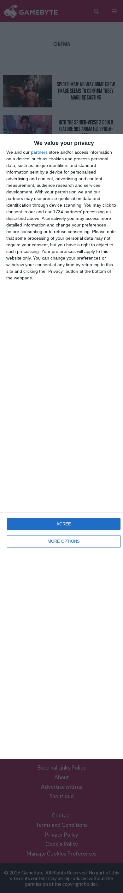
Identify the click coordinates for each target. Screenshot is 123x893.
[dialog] (61, 446)
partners (39, 152)
